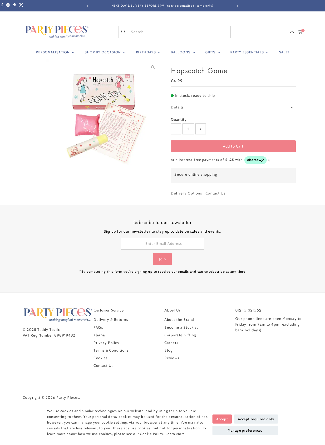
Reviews (171, 358)
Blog (168, 350)
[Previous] (87, 5)
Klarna (99, 335)
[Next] (237, 5)
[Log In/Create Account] (292, 32)
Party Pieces (67, 397)
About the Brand (179, 319)
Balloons (181, 52)
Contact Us (216, 193)
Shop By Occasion (103, 52)
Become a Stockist (181, 327)
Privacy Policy (106, 343)
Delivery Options (186, 193)
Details (177, 107)
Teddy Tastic (48, 329)
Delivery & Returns (111, 319)
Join (162, 259)
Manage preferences (245, 430)
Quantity (179, 119)
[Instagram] (8, 5)
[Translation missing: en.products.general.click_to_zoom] (153, 67)
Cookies (101, 358)
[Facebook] (2, 5)
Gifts (210, 52)
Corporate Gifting (180, 335)
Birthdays (146, 52)
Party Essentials (247, 52)
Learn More (175, 434)
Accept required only (256, 419)
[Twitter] (21, 5)
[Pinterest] (14, 5)
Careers (171, 343)
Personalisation (53, 52)
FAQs (98, 327)
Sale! (284, 52)
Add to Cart (233, 146)
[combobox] (179, 32)
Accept (222, 419)
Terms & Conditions (111, 350)
